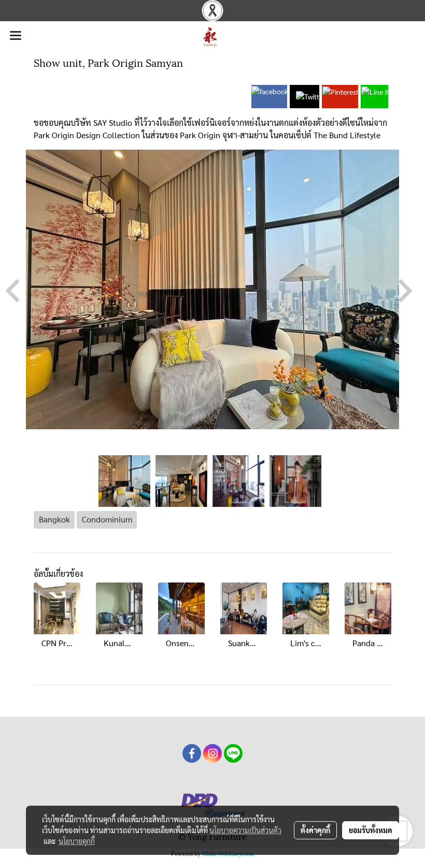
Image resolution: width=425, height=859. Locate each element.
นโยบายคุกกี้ (77, 841)
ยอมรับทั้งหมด (370, 830)
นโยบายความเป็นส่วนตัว (245, 830)
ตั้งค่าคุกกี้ (315, 830)
